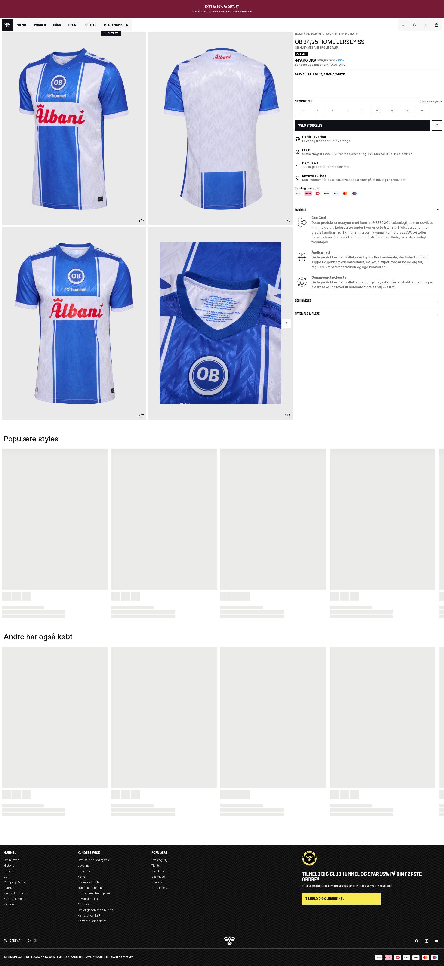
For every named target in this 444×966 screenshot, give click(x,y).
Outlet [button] (91, 25)
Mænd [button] (21, 25)
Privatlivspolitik (88, 899)
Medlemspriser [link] (116, 25)
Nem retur (310, 162)
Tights (155, 865)
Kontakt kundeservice (92, 921)
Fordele (301, 210)
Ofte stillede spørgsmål (94, 860)
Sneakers (157, 871)
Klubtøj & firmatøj (15, 893)
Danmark (16, 940)
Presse (8, 871)
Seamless (158, 876)
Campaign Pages (308, 34)
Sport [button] (73, 25)
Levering (84, 865)
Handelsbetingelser (91, 887)
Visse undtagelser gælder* (317, 885)
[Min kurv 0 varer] (436, 25)
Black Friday (159, 887)
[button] (403, 25)
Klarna (82, 876)
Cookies (83, 904)
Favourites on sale (342, 34)
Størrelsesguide (431, 101)
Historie (9, 865)
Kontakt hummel (14, 899)
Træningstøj (159, 860)
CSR (6, 876)
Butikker (9, 887)
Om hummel (12, 860)
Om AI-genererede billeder (96, 910)
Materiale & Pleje (307, 313)
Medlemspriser (314, 175)
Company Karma (14, 882)
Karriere (9, 904)
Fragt (306, 149)
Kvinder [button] (39, 25)
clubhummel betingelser (94, 893)
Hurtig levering (314, 136)
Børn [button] (57, 25)
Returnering (85, 871)
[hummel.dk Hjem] (7, 25)
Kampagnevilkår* (89, 915)
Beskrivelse (303, 300)
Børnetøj (157, 882)
